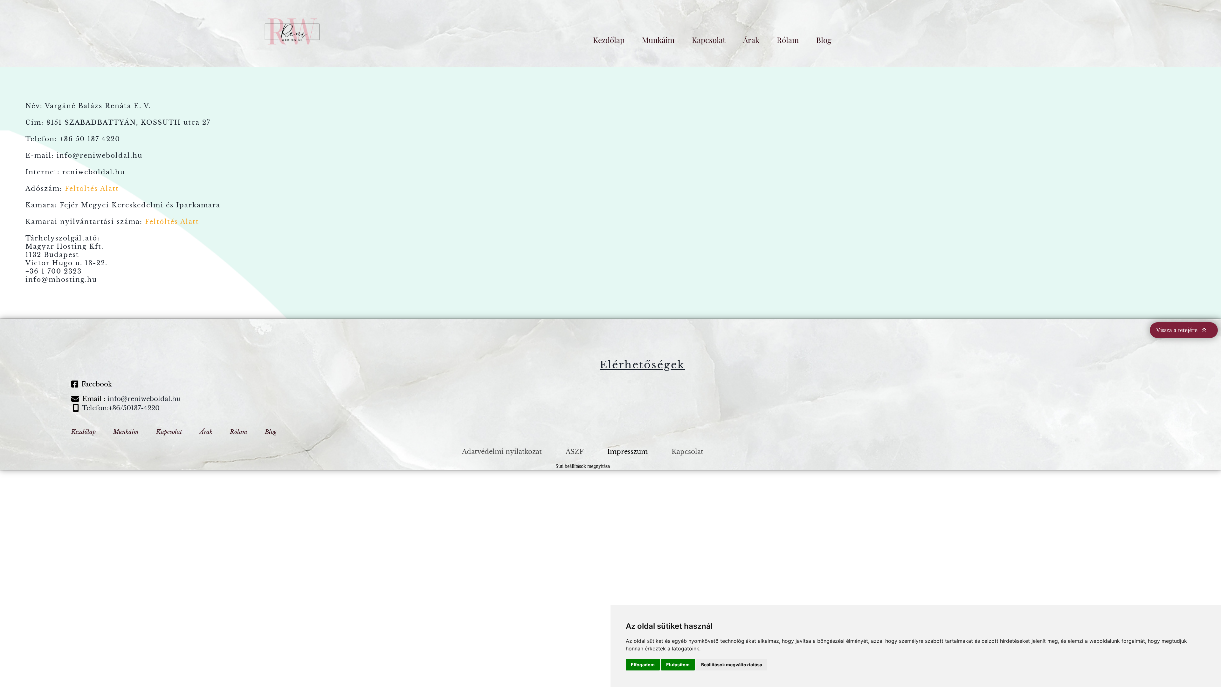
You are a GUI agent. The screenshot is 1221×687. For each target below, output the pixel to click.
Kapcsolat (709, 39)
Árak (751, 39)
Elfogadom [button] (643, 664)
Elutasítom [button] (678, 664)
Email (92, 399)
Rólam (788, 39)
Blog (823, 39)
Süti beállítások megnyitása (582, 466)
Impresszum (627, 451)
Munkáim (658, 39)
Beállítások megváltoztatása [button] (731, 664)
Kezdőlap (608, 39)
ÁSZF (574, 451)
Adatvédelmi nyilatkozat (502, 451)
